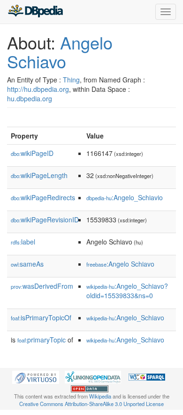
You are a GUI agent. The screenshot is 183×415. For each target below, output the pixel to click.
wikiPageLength (39, 175)
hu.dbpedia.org (29, 98)
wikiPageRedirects (43, 197)
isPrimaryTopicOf (41, 317)
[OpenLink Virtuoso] (35, 376)
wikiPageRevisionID (45, 219)
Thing (71, 79)
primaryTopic (41, 339)
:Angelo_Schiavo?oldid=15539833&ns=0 (127, 290)
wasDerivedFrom (42, 286)
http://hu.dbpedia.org (38, 89)
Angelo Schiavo (60, 51)
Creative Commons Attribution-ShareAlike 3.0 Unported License (91, 403)
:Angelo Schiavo (120, 264)
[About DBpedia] (35, 12)
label (23, 241)
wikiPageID (32, 153)
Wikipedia (100, 396)
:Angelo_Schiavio (124, 197)
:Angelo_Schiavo (125, 317)
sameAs (27, 264)
